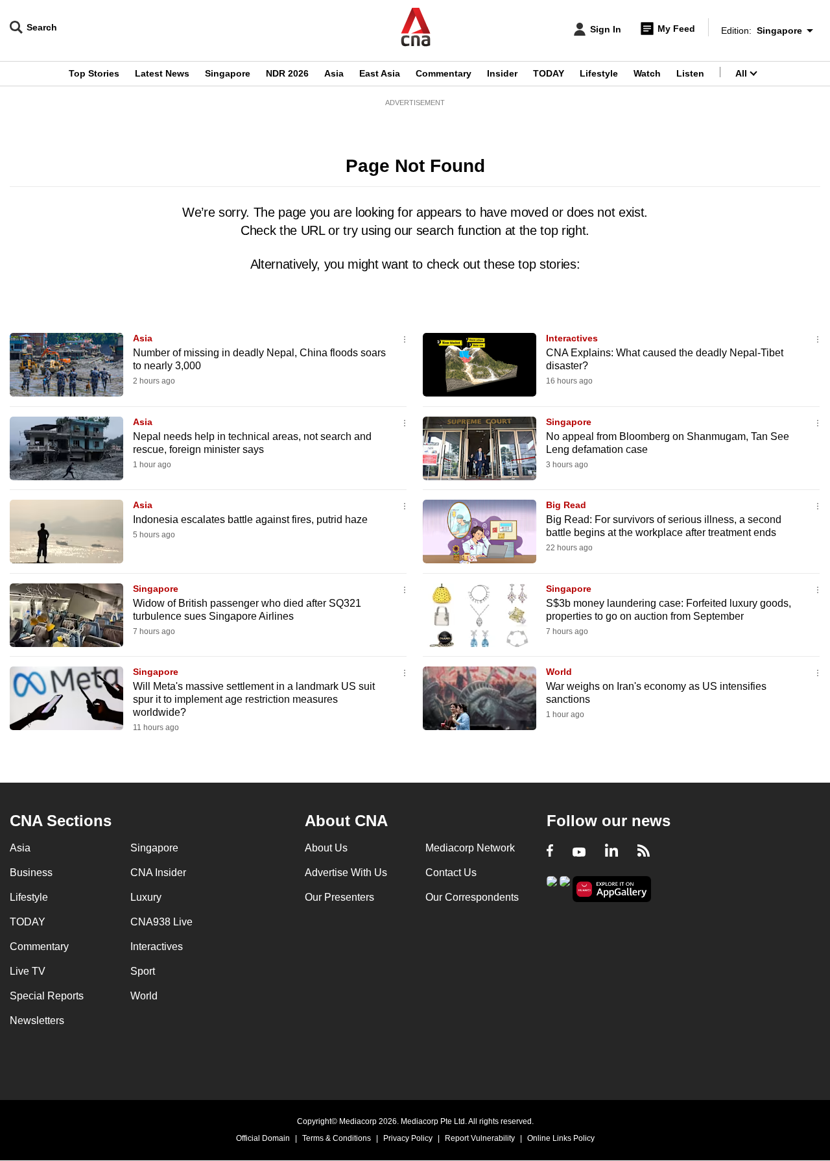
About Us (326, 847)
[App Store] (565, 888)
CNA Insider (158, 872)
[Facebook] (550, 852)
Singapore (227, 73)
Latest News (162, 73)
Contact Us (451, 872)
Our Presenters (339, 897)
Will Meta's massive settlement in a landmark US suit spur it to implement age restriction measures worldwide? (254, 699)
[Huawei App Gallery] (612, 889)
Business (31, 872)
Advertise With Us (346, 872)
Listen (690, 73)
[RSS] (643, 852)
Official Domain (263, 1138)
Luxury (145, 897)
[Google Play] (552, 888)
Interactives (572, 338)
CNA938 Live (161, 921)
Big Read (566, 505)
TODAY (548, 73)
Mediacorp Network (470, 847)
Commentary (443, 73)
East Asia (379, 73)
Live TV (27, 971)
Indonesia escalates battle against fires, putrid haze (250, 519)
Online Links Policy (561, 1138)
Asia (334, 73)
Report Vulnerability (480, 1138)
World (559, 671)
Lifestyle (599, 73)
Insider (502, 73)
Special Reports (47, 995)
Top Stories (94, 73)
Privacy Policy (408, 1138)
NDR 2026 (287, 73)
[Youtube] (579, 852)
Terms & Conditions (336, 1138)
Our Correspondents (472, 897)
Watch (647, 73)
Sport (142, 971)
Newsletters (37, 1020)
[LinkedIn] (611, 852)
